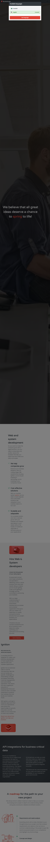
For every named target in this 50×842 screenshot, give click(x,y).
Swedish (15, 8)
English (15, 12)
